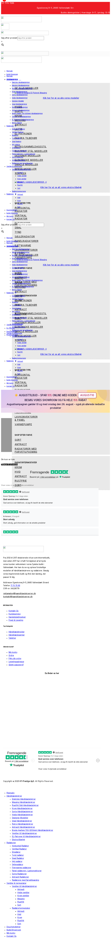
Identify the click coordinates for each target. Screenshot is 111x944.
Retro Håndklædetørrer (22, 824)
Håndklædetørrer (14, 796)
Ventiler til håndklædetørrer (24, 833)
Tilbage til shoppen (9, 464)
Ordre (11, 655)
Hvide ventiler (23, 893)
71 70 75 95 (15, 586)
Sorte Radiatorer (19, 874)
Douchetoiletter (13, 927)
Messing (21, 899)
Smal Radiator (18, 858)
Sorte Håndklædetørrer (22, 812)
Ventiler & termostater (16, 883)
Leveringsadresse (16, 662)
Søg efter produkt (9, 38)
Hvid (19, 914)
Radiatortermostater (21, 908)
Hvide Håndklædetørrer (22, 815)
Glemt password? (16, 665)
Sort (19, 905)
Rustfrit (20, 902)
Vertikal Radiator (19, 849)
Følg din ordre (15, 659)
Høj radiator (17, 861)
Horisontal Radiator (20, 846)
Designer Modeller (20, 818)
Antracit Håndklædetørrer (23, 827)
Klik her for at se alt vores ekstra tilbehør (61, 187)
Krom (19, 918)
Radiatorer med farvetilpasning (25, 880)
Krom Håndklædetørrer (22, 809)
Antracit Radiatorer (20, 877)
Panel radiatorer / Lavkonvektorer (27, 871)
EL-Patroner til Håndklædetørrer (26, 837)
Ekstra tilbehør (18, 840)
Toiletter (12, 638)
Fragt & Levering (16, 620)
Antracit (20, 890)
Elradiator (16, 852)
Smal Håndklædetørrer (22, 821)
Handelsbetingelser (17, 617)
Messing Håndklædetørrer (23, 802)
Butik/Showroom (13, 930)
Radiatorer (11, 843)
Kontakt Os (13, 611)
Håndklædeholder (17, 632)
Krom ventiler (23, 896)
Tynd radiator (18, 855)
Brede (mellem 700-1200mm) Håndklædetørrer (32, 830)
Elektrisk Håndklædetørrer (24, 799)
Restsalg (10, 793)
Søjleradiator (17, 865)
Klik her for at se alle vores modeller (61, 98)
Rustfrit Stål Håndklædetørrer (25, 805)
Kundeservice (14, 614)
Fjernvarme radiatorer (21, 868)
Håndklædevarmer (17, 635)
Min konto (13, 652)
